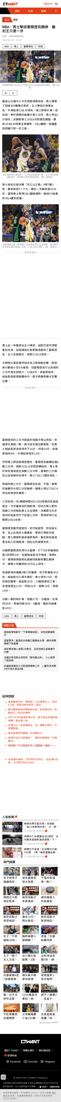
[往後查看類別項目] (54, 11)
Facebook (15, 1061)
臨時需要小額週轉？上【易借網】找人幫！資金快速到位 (29, 938)
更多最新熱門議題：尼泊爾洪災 (25, 733)
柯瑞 (40, 46)
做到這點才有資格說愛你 (29, 899)
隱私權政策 (44, 1050)
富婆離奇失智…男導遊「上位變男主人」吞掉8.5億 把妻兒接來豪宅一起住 (32, 703)
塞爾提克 (28, 46)
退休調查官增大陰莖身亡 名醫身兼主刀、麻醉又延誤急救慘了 (29, 879)
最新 (17, 11)
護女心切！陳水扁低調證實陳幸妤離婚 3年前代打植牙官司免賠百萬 (30, 918)
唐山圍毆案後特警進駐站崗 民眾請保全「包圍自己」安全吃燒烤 (32, 711)
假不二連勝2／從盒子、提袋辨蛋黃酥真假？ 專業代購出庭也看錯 (49, 996)
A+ (6, 93)
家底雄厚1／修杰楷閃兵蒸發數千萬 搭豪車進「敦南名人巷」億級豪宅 (49, 977)
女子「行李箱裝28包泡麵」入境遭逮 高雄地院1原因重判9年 (11, 938)
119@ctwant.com (24, 762)
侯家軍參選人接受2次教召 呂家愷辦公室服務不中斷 (29, 650)
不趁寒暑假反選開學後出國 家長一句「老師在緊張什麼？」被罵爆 (10, 1016)
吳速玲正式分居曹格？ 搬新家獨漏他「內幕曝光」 (32, 739)
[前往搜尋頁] (56, 3)
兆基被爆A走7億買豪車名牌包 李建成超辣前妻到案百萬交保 (11, 977)
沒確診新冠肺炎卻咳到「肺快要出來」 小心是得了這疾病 (29, 659)
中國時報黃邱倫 (16, 36)
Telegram (49, 1061)
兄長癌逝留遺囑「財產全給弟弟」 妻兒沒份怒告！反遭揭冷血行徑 (49, 1016)
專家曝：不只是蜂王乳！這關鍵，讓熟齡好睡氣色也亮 (30, 745)
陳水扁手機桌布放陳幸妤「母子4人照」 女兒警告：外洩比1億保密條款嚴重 (30, 977)
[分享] (3, 1077)
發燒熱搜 (12, 1055)
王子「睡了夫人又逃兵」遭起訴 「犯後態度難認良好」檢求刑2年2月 (11, 957)
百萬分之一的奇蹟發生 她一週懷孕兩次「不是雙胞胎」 (32, 726)
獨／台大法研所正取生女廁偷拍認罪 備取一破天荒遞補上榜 (10, 996)
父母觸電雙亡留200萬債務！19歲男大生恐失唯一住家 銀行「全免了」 (30, 1016)
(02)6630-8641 (35, 759)
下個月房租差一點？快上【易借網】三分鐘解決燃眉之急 (49, 879)
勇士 (16, 46)
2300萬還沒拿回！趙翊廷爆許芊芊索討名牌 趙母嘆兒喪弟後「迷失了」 (29, 996)
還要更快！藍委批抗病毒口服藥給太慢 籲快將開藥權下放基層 (30, 642)
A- (13, 93)
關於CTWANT (11, 1050)
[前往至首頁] (10, 3)
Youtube (33, 1061)
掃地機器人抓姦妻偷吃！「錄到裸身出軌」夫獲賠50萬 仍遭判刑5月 (49, 899)
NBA (6, 46)
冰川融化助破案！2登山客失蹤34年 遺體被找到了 (30, 957)
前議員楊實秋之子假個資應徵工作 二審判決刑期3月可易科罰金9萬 (30, 667)
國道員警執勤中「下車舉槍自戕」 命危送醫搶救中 (29, 633)
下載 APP (48, 3)
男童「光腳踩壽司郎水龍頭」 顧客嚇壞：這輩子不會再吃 (49, 938)
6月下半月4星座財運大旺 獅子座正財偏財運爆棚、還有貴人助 (32, 718)
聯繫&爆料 (28, 1050)
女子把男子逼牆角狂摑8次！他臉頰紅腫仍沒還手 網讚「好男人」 (11, 879)
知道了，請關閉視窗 (51, 1086)
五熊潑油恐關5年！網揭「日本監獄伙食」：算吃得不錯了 (49, 957)
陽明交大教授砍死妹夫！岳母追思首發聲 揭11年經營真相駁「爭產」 (10, 899)
